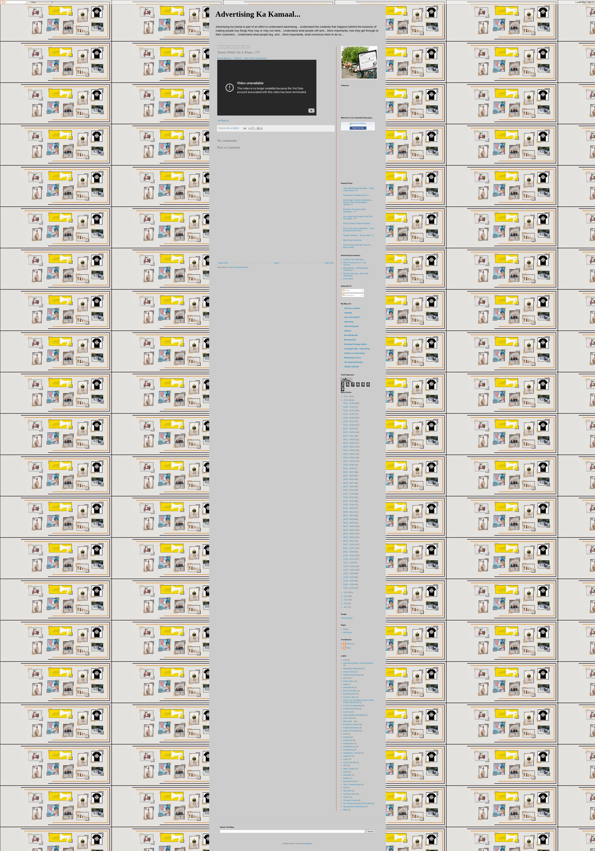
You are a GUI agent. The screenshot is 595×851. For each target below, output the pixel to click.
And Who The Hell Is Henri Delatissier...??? (354, 210)
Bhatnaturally (350, 340)
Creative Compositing (352, 705)
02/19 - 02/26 (349, 429)
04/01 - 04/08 (349, 450)
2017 (346, 607)
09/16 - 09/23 (349, 534)
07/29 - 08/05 (349, 508)
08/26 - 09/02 (349, 523)
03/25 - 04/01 (349, 447)
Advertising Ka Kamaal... (257, 14)
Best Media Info (351, 335)
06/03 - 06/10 (349, 479)
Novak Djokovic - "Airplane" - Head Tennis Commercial (241, 58)
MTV (345, 765)
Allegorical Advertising (352, 668)
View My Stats (347, 618)
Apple (345, 684)
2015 (346, 600)
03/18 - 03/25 (349, 443)
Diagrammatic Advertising (354, 715)
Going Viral (348, 740)
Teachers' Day (349, 794)
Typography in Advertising (354, 806)
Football (346, 737)
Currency (347, 712)
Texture (346, 797)
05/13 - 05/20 (349, 468)
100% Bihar (348, 279)
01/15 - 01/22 (349, 410)
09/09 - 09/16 (349, 530)
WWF (345, 810)
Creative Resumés (351, 709)
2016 (346, 603)
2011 (346, 396)
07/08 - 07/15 (349, 497)
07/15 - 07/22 (349, 501)
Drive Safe (347, 718)
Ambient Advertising (351, 675)
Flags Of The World (351, 731)
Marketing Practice (352, 358)
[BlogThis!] (252, 128)
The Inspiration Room (353, 362)
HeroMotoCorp (349, 747)
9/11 (345, 660)
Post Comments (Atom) (238, 267)
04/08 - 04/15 (349, 454)
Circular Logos (349, 697)
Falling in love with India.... (354, 259)
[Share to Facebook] (258, 128)
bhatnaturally (348, 687)
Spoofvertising (349, 781)
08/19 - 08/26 (349, 519)
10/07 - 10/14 (349, 544)
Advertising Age (351, 326)
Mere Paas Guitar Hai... (353, 240)
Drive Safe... (348, 721)
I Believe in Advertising (354, 353)
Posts (347, 290)
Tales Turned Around (352, 784)
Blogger (309, 843)
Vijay (348, 648)
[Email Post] (244, 128)
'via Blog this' (223, 120)
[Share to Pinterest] (261, 128)
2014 (346, 596)
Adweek (347, 331)
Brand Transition (350, 691)
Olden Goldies (349, 769)
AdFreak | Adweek (352, 308)
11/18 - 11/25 (349, 566)
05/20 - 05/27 (349, 472)
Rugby (346, 778)
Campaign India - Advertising (357, 349)
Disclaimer (347, 632)
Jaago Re (347, 756)
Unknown (350, 644)
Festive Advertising (351, 728)
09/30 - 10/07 (349, 541)
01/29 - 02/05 (349, 418)
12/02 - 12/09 (349, 573)
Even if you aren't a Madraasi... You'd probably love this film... (358, 229)
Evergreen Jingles (351, 724)
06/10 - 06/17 (349, 483)
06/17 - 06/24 (349, 487)
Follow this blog (358, 128)
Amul (345, 678)
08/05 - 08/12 (349, 512)
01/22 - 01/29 (349, 414)
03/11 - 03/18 (349, 439)
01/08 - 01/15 (349, 407)
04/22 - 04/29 (349, 461)
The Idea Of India (350, 800)
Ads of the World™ (352, 317)
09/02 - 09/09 (349, 526)
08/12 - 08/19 (349, 515)
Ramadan (347, 775)
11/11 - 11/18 (349, 563)
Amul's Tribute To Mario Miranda (356, 223)
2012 (346, 400)
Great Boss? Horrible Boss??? (356, 195)
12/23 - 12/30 (349, 584)
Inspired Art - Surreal (351, 753)
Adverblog (348, 322)
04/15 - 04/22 (349, 458)
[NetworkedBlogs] (358, 123)
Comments (349, 295)
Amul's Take (348, 681)
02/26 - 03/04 (349, 432)
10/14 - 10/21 (349, 548)
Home (276, 263)
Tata (345, 788)
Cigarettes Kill (349, 694)
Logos (345, 759)
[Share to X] (255, 128)
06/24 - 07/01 (349, 490)
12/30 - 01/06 (349, 588)
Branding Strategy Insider (355, 344)
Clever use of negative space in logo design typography (358, 701)
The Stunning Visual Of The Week (357, 803)
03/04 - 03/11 (349, 436)
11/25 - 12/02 (349, 570)
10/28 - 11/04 (349, 555)
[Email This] (249, 128)
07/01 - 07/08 (349, 494)
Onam (345, 772)
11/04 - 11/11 (349, 559)
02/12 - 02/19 (349, 425)
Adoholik (348, 313)
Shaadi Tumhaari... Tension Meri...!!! (358, 235)
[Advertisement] (276, 238)
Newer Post (223, 263)
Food (345, 734)
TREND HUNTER (351, 367)
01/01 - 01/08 (349, 403)
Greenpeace (348, 743)
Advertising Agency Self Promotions (358, 663)
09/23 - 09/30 (349, 537)
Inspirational (348, 750)
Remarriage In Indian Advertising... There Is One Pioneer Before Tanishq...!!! (357, 202)
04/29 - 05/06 (349, 465)
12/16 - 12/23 (349, 581)
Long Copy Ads (349, 762)
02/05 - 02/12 (349, 421)
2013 (346, 592)
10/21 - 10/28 (349, 552)
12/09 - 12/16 (349, 577)
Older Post (329, 263)
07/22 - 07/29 (349, 505)
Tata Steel (347, 791)
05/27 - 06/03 (349, 476)
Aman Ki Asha (349, 672)
